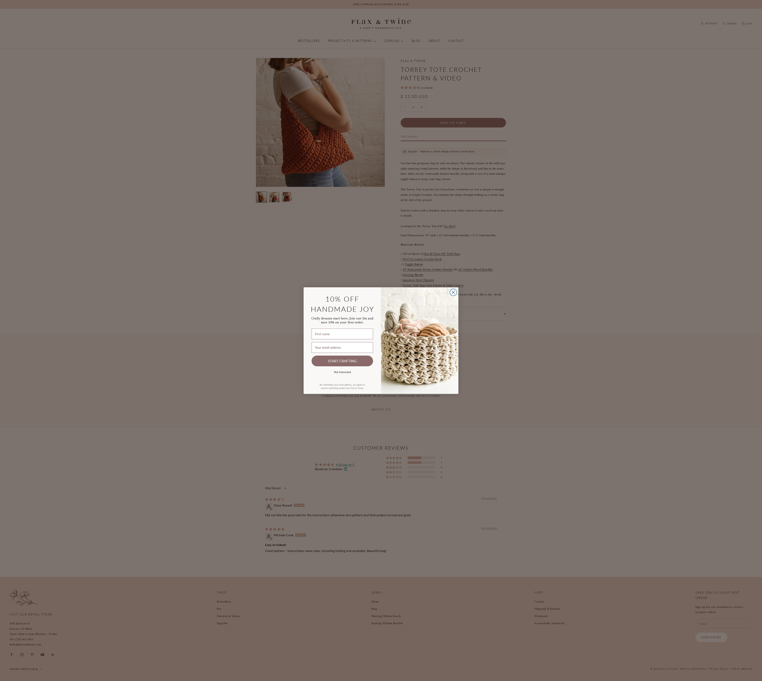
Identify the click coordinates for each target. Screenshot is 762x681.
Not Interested (342, 372)
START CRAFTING (342, 360)
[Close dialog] (453, 292)
